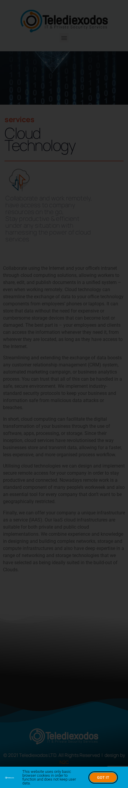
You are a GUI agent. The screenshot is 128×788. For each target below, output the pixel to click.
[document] (64, 394)
